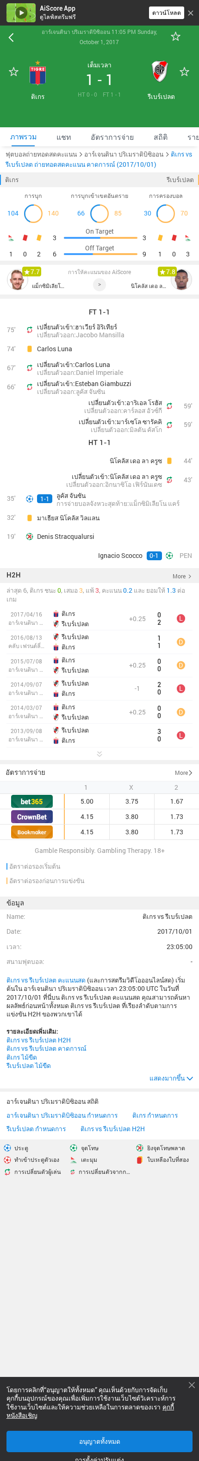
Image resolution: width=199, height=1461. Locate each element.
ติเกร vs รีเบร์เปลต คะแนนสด (46, 980)
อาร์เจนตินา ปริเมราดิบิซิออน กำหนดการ (62, 1116)
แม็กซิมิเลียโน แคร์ (50, 285)
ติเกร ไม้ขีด (21, 1057)
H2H (13, 575)
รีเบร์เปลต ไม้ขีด (28, 1065)
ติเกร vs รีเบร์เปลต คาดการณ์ (46, 1048)
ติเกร (12, 180)
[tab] (23, 136)
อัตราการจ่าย (25, 772)
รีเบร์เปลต (180, 180)
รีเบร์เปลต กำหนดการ (36, 1129)
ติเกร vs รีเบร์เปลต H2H (38, 1040)
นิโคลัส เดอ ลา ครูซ (149, 285)
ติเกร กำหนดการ (155, 1116)
